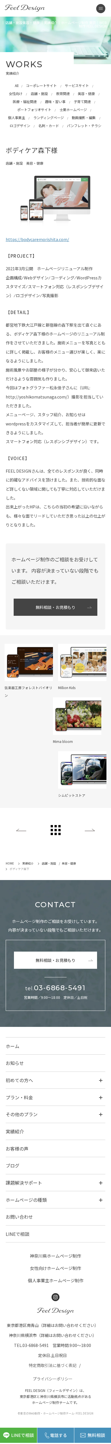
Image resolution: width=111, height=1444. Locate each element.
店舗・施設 (39, 93)
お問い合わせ (19, 1216)
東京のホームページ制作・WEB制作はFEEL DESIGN (24, 8)
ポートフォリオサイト (34, 109)
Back (21, 830)
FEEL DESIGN (55, 1311)
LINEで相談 (17, 1233)
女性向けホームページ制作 (55, 1268)
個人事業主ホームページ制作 (55, 1280)
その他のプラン (22, 1114)
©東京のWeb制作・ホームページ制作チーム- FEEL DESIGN (55, 1413)
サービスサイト (77, 85)
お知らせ (15, 1063)
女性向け (15, 93)
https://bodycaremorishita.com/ (37, 239)
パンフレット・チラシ (84, 125)
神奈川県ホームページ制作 (55, 1256)
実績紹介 (15, 1131)
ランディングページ (48, 117)
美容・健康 (86, 93)
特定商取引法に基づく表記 (53, 1365)
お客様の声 (17, 1148)
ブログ (12, 1165)
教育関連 (63, 93)
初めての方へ (19, 1080)
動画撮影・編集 (84, 117)
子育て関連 (82, 101)
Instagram (55, 1297)
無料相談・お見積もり (55, 607)
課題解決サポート (24, 1182)
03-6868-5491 (55, 988)
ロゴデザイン (20, 125)
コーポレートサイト (41, 85)
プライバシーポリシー (53, 1379)
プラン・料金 (19, 1097)
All (16, 85)
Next (90, 830)
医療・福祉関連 (25, 101)
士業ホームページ (73, 109)
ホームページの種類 (26, 1199)
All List (56, 830)
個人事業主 (16, 117)
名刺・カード (48, 125)
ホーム (12, 1046)
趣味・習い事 (55, 101)
